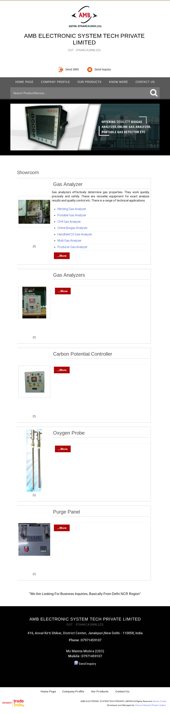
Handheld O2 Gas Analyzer (74, 234)
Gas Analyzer (68, 184)
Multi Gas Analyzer (69, 240)
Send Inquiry (87, 663)
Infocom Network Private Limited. (150, 705)
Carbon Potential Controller (82, 354)
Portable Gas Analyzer (71, 215)
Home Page (24, 82)
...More (62, 255)
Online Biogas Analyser (72, 228)
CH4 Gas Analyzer (69, 221)
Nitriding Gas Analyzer (71, 209)
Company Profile (55, 82)
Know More (118, 82)
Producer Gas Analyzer (72, 247)
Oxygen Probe (69, 433)
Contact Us (145, 82)
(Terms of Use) (159, 701)
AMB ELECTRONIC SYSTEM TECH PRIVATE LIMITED (84, 42)
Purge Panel (66, 512)
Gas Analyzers (69, 275)
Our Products (90, 82)
